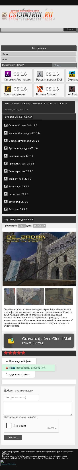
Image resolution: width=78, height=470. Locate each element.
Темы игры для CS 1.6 (21, 171)
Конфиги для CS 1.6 (20, 179)
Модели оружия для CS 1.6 (24, 140)
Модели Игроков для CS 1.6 (24, 133)
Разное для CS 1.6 (19, 186)
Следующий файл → (18, 374)
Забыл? (20, 65)
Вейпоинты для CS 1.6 (21, 156)
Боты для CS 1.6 (18, 209)
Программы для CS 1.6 (21, 163)
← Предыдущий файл (19, 361)
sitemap (64, 458)
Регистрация (8, 65)
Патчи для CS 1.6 (18, 194)
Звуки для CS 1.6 (18, 201)
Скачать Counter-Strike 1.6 (23, 125)
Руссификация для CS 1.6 (23, 148)
